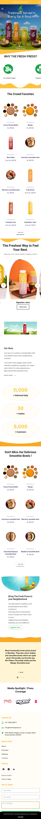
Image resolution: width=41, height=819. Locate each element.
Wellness (4, 754)
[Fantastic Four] (10, 207)
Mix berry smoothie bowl (11, 190)
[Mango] (30, 110)
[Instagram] (9, 769)
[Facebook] (3, 769)
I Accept (20, 817)
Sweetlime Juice (30, 222)
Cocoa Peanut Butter (10, 125)
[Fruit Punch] (30, 175)
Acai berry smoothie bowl (30, 157)
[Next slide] (37, 285)
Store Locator (6, 775)
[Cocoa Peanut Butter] (10, 110)
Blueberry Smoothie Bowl (30, 552)
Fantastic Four (11, 222)
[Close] (39, 2)
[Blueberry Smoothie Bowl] (30, 536)
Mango (30, 125)
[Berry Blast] (10, 142)
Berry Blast (11, 157)
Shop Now (8, 307)
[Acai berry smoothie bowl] (30, 142)
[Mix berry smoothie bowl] (10, 175)
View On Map (6, 779)
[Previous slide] (3, 285)
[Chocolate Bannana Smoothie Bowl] (10, 536)
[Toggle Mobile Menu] (3, 9)
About (3, 746)
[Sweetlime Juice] (30, 207)
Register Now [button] (15, 627)
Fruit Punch (30, 190)
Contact (4, 758)
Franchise (4, 750)
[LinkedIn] (14, 769)
